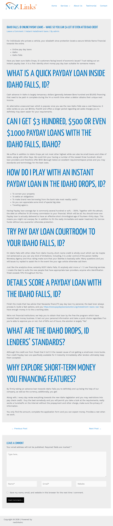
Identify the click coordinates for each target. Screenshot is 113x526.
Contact (103, 6)
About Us (78, 6)
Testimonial (91, 6)
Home (54, 6)
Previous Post (19, 428)
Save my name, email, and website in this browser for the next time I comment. (46, 492)
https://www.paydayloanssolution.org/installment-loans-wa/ (71, 307)
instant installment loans (36, 31)
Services (64, 6)
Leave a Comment (15, 31)
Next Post (95, 428)
